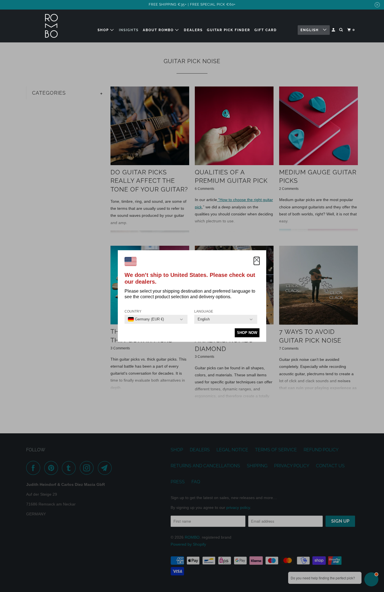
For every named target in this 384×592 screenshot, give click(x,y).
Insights (129, 30)
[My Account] (334, 30)
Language (203, 311)
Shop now (247, 333)
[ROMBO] (51, 26)
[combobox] (146, 319)
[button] (256, 261)
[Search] (341, 30)
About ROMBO (159, 30)
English (310, 30)
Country (133, 311)
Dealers (193, 30)
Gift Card (265, 30)
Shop (104, 30)
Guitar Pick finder (228, 30)
